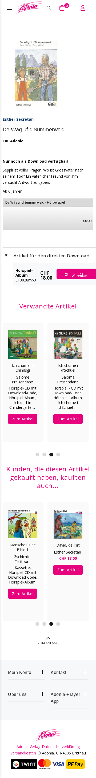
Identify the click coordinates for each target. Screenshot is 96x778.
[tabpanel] (23, 378)
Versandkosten (23, 753)
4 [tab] (58, 454)
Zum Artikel (22, 418)
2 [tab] (44, 454)
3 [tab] (51, 454)
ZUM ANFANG (48, 643)
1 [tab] (37, 454)
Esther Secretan (18, 119)
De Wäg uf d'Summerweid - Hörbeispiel (35, 202)
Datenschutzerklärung (61, 746)
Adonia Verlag (28, 746)
